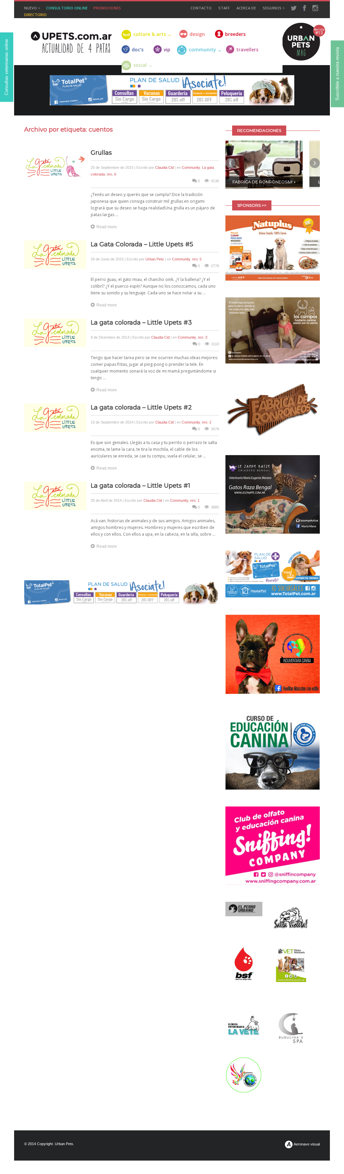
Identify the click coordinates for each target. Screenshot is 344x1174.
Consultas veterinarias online (6, 67)
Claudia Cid (164, 167)
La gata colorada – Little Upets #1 (140, 485)
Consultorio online (67, 7)
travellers (247, 49)
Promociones (107, 7)
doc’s (137, 49)
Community (191, 167)
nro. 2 (206, 422)
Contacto (201, 7)
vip (167, 49)
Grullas (101, 152)
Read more (106, 227)
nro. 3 (202, 337)
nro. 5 (197, 259)
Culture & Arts (149, 34)
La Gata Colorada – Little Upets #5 (142, 244)
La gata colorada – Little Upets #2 (141, 407)
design (197, 34)
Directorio (35, 14)
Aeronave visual (306, 1144)
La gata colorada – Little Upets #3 (141, 322)
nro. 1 (195, 500)
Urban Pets (154, 259)
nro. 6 (111, 174)
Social (140, 65)
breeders (235, 34)
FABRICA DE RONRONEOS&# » (264, 181)
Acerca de (246, 7)
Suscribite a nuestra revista (337, 74)
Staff (224, 7)
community (202, 49)
